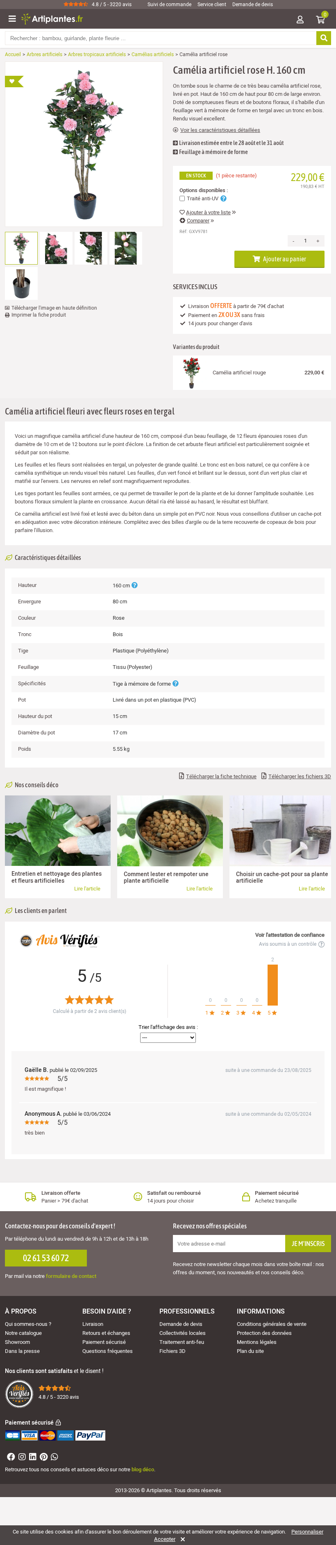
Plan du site (250, 1351)
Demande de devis (252, 4)
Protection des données (264, 1333)
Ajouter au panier (284, 259)
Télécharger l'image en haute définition (54, 308)
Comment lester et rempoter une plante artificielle (166, 877)
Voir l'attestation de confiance (290, 935)
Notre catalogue (23, 1333)
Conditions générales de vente (271, 1324)
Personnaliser (307, 1532)
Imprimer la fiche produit (38, 315)
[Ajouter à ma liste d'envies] (14, 81)
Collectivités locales (182, 1333)
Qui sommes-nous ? (28, 1324)
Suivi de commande (169, 4)
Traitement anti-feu (181, 1342)
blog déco (143, 1469)
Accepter (164, 1539)
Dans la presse (22, 1351)
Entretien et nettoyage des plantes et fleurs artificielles (56, 877)
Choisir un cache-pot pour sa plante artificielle (282, 877)
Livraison (92, 1324)
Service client (212, 4)
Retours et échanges (106, 1333)
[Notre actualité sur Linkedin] (31, 1458)
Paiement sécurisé (104, 1342)
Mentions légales (257, 1342)
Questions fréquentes (107, 1351)
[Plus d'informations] (134, 585)
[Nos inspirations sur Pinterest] (43, 1458)
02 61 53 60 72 (46, 1258)
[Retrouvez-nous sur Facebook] (10, 1458)
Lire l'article (87, 889)
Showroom (17, 1342)
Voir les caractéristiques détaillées (220, 130)
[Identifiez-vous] (300, 20)
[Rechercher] (323, 38)
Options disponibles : (203, 190)
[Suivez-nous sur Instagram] (21, 1458)
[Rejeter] (181, 1539)
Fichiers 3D (172, 1351)
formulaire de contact (71, 1276)
